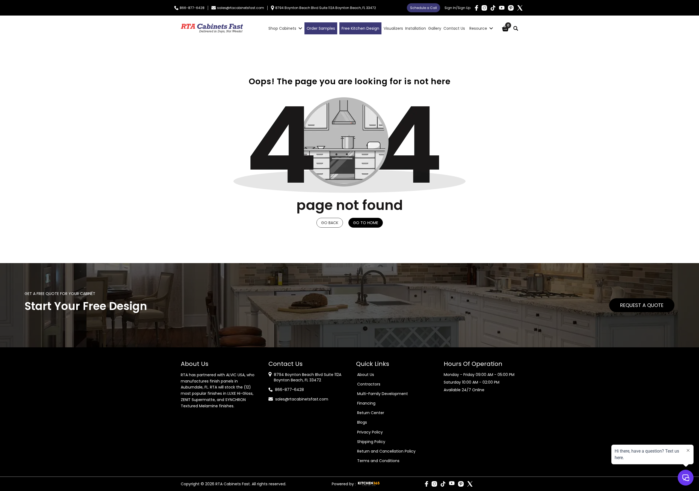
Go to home (365, 222)
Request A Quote (642, 305)
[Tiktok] (493, 8)
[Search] (515, 28)
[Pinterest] (511, 8)
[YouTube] (502, 8)
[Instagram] (484, 8)
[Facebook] (476, 8)
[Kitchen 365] (369, 484)
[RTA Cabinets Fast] (212, 28)
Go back (329, 222)
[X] (520, 8)
